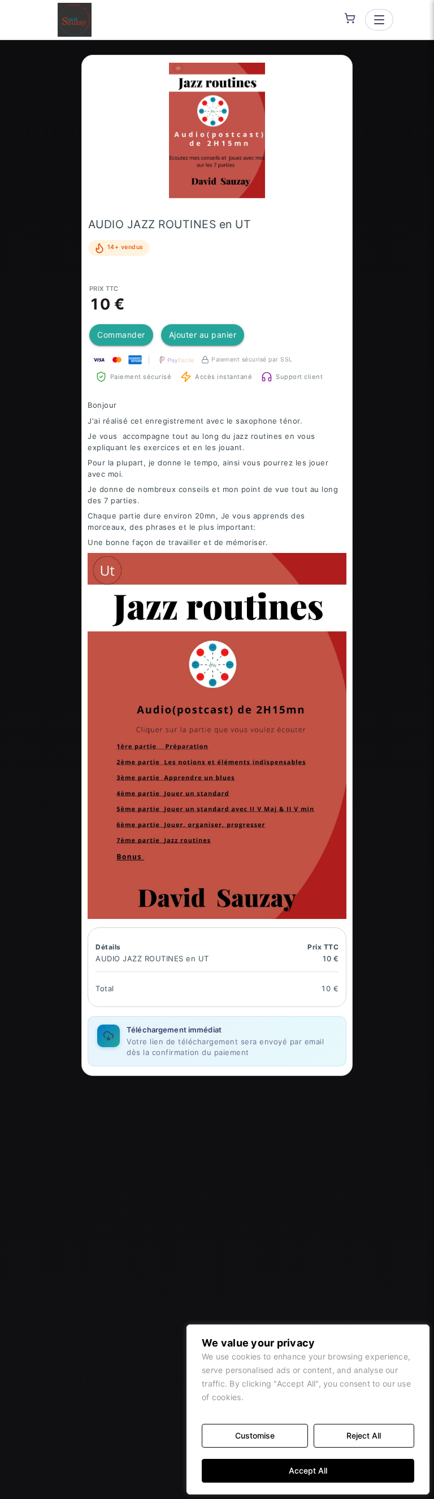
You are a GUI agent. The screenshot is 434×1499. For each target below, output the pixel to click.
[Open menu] (379, 19)
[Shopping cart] (349, 18)
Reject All (363, 1435)
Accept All (308, 1470)
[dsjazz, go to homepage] (74, 20)
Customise (255, 1435)
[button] (217, 130)
